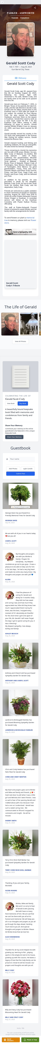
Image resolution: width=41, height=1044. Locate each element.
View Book (10, 403)
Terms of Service (26, 1034)
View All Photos (20, 341)
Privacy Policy (14, 1034)
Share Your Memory (14, 437)
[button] (20, 496)
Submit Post (20, 474)
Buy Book (22, 403)
